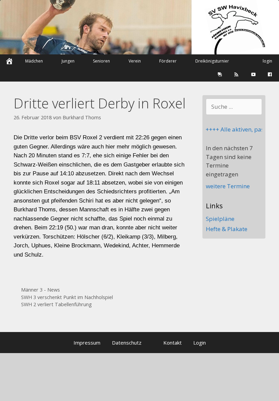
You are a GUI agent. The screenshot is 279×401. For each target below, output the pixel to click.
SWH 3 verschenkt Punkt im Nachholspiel (67, 297)
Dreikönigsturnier (212, 61)
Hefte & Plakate (226, 229)
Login (199, 342)
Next (274, 34)
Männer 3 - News (40, 289)
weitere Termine (228, 186)
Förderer (168, 61)
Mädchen (34, 61)
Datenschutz (127, 342)
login (267, 61)
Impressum (86, 342)
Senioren (101, 61)
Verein (135, 61)
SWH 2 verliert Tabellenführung (56, 304)
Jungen (68, 61)
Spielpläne (220, 219)
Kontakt (172, 342)
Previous (5, 34)
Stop (271, 11)
